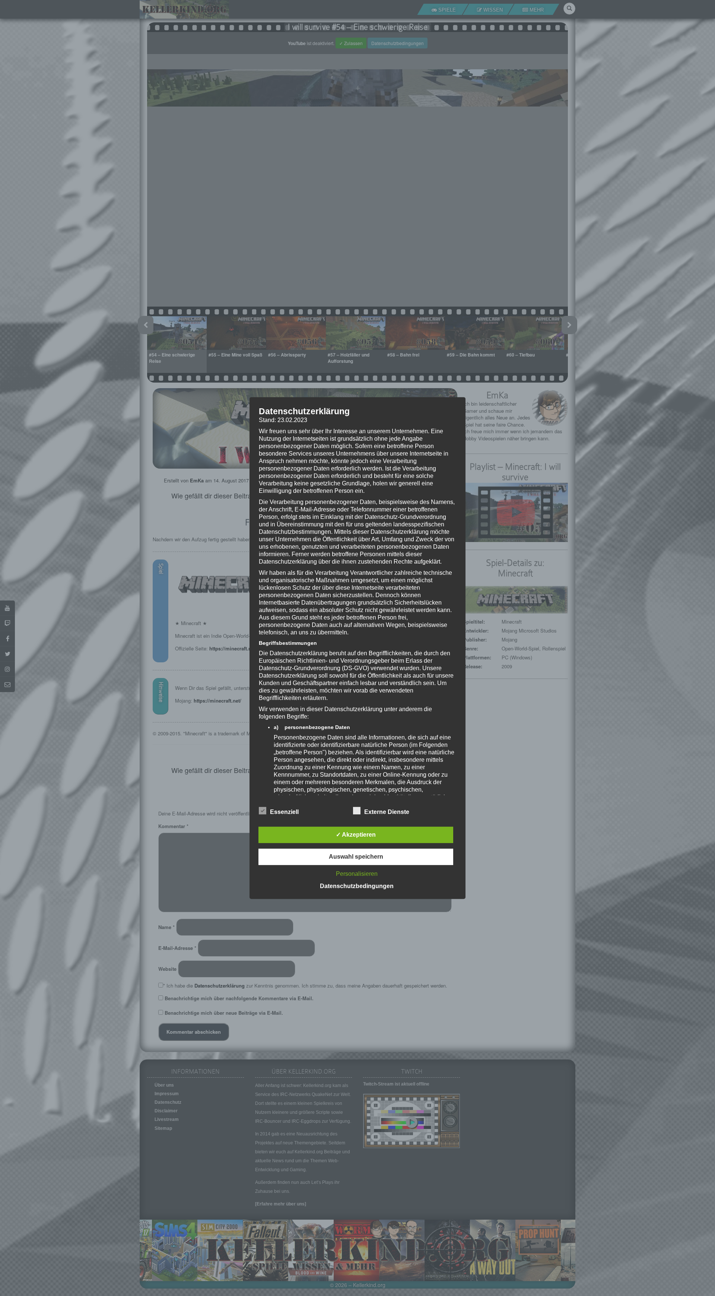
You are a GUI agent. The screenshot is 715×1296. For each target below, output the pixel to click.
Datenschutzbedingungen (357, 886)
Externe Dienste (386, 812)
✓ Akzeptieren (356, 834)
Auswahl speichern (356, 856)
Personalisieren (357, 874)
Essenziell (284, 812)
